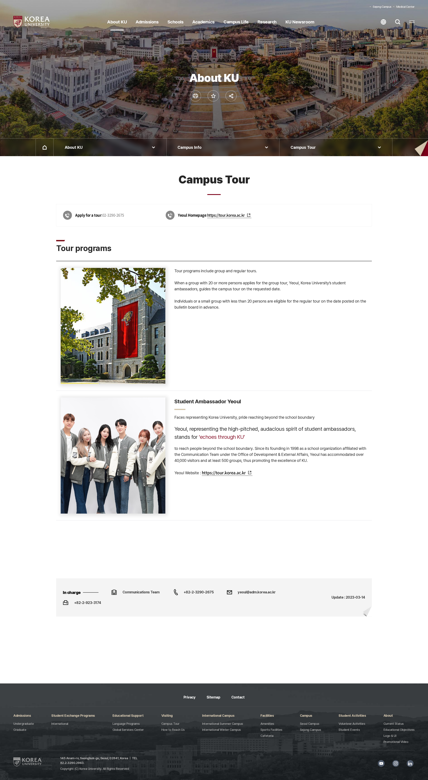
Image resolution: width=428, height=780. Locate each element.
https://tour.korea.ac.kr (226, 215)
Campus (306, 716)
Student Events (349, 730)
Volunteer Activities (352, 724)
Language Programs (126, 724)
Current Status (394, 724)
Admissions (147, 21)
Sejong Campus (382, 6)
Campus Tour (303, 147)
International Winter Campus (221, 730)
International (59, 724)
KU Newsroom (299, 21)
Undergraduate (23, 724)
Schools (176, 21)
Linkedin (410, 763)
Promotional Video (396, 742)
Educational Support (128, 716)
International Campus (218, 716)
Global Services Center (128, 730)
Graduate (19, 730)
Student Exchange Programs (73, 716)
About (388, 716)
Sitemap (213, 697)
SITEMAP (412, 22)
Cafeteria (267, 736)
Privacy (190, 697)
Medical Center (405, 6)
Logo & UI (390, 736)
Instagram (395, 763)
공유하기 (231, 96)
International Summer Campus (222, 724)
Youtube (381, 763)
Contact (238, 697)
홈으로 (45, 147)
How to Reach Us (173, 730)
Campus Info (189, 147)
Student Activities (352, 716)
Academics (203, 21)
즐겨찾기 (213, 96)
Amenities (267, 724)
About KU (117, 21)
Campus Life (236, 21)
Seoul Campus (309, 724)
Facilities (267, 716)
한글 (383, 22)
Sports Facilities (271, 730)
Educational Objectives (399, 730)
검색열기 (397, 22)
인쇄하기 (195, 96)
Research (267, 21)
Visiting (167, 716)
